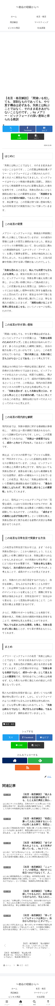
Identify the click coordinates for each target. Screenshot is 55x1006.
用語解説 (14, 993)
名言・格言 (10, 724)
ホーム (14, 988)
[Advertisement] (27, 65)
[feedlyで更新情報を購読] (40, 760)
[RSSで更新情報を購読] (27, 767)
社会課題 (41, 997)
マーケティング (41, 993)
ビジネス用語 (14, 997)
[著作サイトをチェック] (14, 760)
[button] (36, 136)
